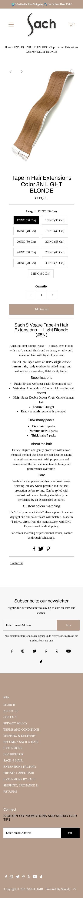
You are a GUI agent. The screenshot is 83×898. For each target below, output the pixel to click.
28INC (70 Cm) (26, 263)
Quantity (41, 286)
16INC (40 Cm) (26, 231)
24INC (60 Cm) (26, 252)
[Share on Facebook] (34, 549)
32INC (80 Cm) (40, 273)
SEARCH (9, 705)
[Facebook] (12, 651)
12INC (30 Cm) (26, 220)
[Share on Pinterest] (48, 549)
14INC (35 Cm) (54, 220)
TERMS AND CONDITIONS (21, 729)
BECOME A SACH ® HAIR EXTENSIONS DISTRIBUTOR (20, 748)
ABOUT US (10, 711)
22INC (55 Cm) (54, 241)
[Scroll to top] (74, 889)
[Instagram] (22, 651)
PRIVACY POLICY (15, 723)
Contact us (16, 563)
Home (8, 47)
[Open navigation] (11, 24)
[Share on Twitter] (41, 549)
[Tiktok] (41, 662)
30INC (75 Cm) (54, 263)
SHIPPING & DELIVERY (19, 735)
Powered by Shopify (58, 889)
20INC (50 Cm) (26, 241)
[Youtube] (68, 651)
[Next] (21, 71)
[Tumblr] (57, 651)
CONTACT (10, 717)
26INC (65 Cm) (54, 252)
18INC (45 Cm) (54, 231)
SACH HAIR (35, 889)
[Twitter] (34, 651)
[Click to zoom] (72, 71)
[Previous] (11, 71)
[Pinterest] (46, 651)
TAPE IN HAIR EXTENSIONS (31, 47)
